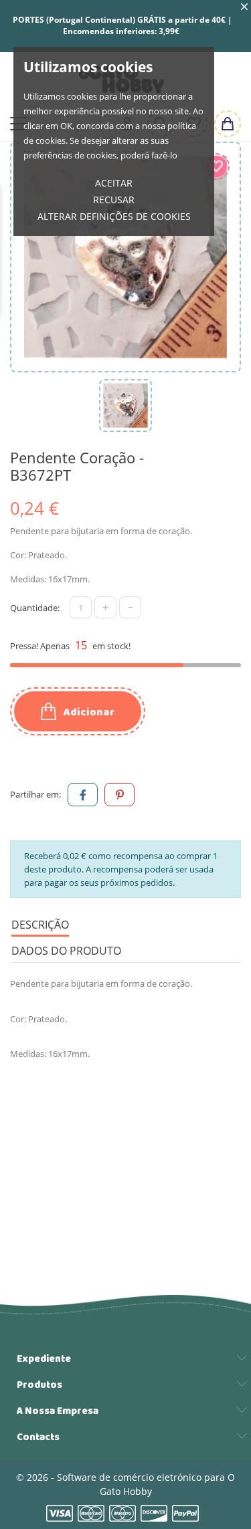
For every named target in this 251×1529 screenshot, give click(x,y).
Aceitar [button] (114, 183)
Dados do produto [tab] (66, 950)
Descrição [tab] (40, 924)
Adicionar (88, 712)
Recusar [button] (114, 199)
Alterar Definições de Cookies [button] (114, 216)
